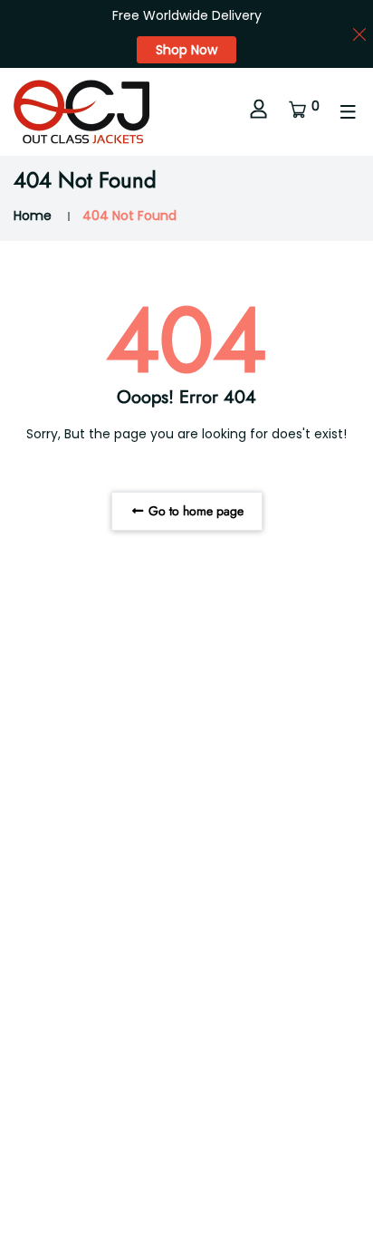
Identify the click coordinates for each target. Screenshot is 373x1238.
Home (33, 215)
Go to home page (194, 511)
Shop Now (186, 50)
